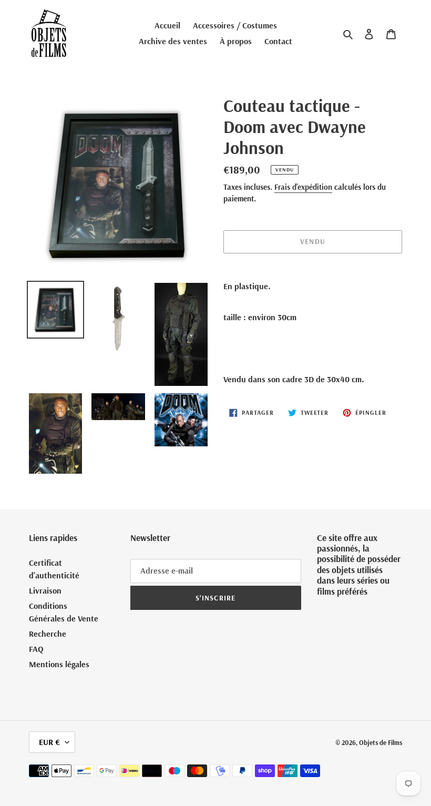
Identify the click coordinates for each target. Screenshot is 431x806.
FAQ (36, 649)
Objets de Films (380, 742)
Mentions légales (59, 664)
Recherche (47, 633)
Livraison (45, 590)
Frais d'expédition (303, 187)
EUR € (49, 742)
